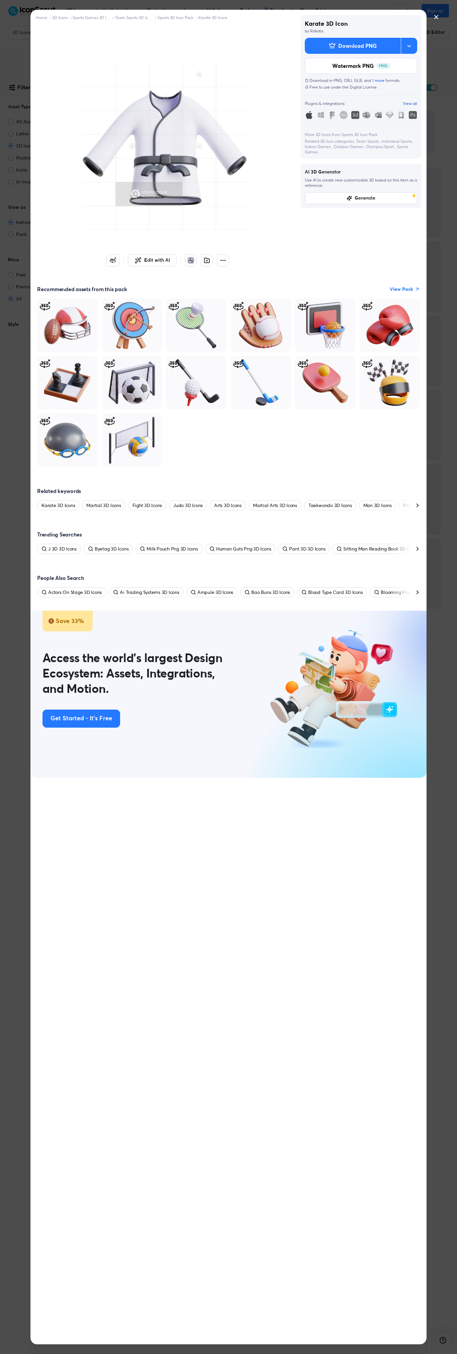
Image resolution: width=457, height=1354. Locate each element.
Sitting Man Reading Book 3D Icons (380, 549)
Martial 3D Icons (103, 505)
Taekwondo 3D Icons (330, 505)
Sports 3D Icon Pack (175, 17)
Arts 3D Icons (228, 505)
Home (41, 17)
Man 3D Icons (377, 505)
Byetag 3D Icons (111, 549)
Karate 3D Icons (212, 17)
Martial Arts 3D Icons (275, 505)
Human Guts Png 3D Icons (243, 549)
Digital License (363, 87)
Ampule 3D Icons (215, 592)
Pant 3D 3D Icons (307, 549)
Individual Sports (397, 141)
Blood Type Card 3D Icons (335, 592)
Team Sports (368, 141)
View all (410, 103)
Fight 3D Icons (147, 505)
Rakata (316, 30)
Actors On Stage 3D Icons (75, 592)
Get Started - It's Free (81, 719)
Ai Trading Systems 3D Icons (149, 592)
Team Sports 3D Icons (134, 17)
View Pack (401, 289)
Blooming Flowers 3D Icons (409, 592)
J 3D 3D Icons (62, 549)
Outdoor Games (349, 146)
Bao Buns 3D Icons (270, 592)
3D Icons (60, 17)
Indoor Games (318, 146)
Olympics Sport (380, 146)
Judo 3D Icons (188, 505)
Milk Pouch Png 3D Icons (172, 549)
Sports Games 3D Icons (91, 17)
